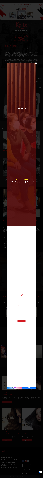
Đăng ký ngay (21, 321)
